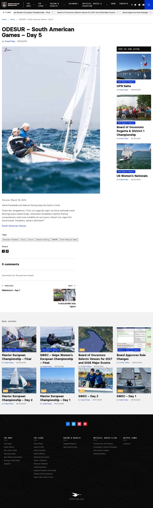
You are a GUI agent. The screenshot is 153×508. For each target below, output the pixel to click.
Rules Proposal (39, 450)
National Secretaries (41, 457)
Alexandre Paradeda (10, 240)
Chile (23, 240)
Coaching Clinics (40, 467)
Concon (30, 240)
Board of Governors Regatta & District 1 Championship (130, 130)
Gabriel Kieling (43, 240)
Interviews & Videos (101, 450)
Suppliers (7, 464)
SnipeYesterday (99, 454)
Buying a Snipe (10, 454)
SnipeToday (10, 41)
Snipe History (9, 447)
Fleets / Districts (40, 460)
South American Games (68, 240)
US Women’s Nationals (132, 176)
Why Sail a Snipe (10, 450)
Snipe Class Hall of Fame (43, 477)
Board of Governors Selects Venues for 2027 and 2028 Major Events (95, 358)
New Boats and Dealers (13, 457)
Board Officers (39, 454)
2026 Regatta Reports (126, 82)
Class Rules (38, 444)
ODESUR (54, 240)
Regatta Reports (69, 444)
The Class (40, 5)
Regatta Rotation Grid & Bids (45, 470)
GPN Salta (124, 86)
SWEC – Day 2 (88, 396)
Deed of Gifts (39, 447)
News (113, 4)
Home (4, 19)
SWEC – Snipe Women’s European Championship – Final (56, 358)
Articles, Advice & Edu (105, 438)
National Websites (41, 464)
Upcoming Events (70, 447)
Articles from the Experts (103, 444)
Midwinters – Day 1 (11, 290)
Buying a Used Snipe (12, 460)
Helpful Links (130, 438)
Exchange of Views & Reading (105, 447)
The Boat (29, 5)
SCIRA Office (85, 366)
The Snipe (8, 444)
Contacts (123, 4)
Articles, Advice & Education (92, 5)
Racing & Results (54, 5)
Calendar (73, 4)
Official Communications (43, 474)
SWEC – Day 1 (126, 396)
